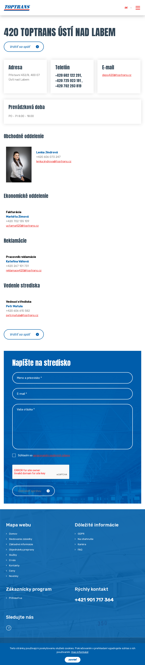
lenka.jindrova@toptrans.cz (53, 161)
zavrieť (73, 659)
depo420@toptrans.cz (116, 75)
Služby (13, 554)
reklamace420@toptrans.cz (24, 270)
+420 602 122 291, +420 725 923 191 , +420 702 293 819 (69, 80)
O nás (12, 560)
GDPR (81, 533)
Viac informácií (79, 652)
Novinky (13, 576)
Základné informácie (21, 544)
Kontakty (14, 565)
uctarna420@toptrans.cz (22, 225)
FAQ (80, 549)
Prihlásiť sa (15, 598)
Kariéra (82, 544)
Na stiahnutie (85, 539)
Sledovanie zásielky (20, 539)
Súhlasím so (44, 455)
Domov (13, 533)
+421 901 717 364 (94, 599)
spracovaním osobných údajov (51, 455)
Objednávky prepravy (21, 549)
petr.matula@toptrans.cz (22, 315)
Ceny (12, 570)
